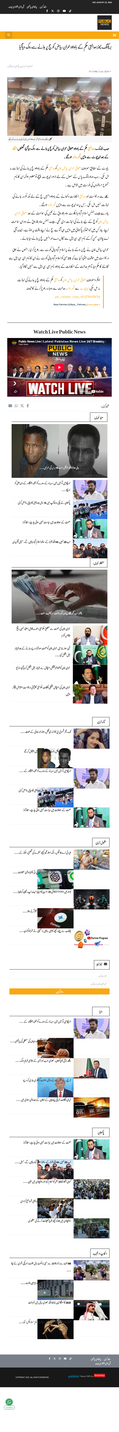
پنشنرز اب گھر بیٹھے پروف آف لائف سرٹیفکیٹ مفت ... (59, 613)
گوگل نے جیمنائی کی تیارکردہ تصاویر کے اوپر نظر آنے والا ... (47, 911)
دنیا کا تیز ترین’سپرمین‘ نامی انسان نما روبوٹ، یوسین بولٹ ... (46, 1282)
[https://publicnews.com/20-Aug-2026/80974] (90, 694)
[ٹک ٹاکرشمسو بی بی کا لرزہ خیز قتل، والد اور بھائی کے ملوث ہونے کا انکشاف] (92, 739)
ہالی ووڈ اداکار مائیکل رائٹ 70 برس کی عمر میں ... (59, 467)
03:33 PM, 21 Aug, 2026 (94, 621)
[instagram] (58, 11)
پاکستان (16, 66)
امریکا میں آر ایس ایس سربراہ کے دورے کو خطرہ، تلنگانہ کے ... (45, 770)
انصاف (30, 66)
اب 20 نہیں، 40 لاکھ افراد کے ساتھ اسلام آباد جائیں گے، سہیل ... (43, 1161)
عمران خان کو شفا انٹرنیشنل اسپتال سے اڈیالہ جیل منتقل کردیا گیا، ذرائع (43, 667)
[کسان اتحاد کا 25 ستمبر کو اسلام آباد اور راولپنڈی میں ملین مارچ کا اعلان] (92, 1189)
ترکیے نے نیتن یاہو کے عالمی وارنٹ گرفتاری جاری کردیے (47, 1080)
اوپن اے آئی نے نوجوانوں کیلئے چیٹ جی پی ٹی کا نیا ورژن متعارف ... (42, 872)
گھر (78, 156)
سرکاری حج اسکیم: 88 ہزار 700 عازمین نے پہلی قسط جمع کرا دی (45, 1201)
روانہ (74, 156)
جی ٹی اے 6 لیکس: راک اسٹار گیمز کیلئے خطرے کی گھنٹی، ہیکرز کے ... (42, 852)
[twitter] (52, 11)
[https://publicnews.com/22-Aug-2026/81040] (90, 509)
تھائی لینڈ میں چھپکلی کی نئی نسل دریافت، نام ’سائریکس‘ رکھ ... (45, 1321)
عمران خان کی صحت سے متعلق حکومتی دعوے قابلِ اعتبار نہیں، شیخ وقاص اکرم (43, 632)
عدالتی (91, 148)
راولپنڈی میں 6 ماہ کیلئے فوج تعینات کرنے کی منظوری (49, 1220)
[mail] (10, 405)
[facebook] (47, 11)
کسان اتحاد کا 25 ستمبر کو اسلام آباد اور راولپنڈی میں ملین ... (47, 1181)
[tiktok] (70, 11)
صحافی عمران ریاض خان (69, 168)
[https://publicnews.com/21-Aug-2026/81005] (90, 635)
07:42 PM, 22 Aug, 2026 (94, 476)
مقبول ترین (100, 842)
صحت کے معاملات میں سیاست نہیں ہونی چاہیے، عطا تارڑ (46, 522)
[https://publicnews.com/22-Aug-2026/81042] (59, 451)
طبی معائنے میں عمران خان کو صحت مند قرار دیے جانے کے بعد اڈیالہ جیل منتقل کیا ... (42, 651)
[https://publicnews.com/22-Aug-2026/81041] (90, 489)
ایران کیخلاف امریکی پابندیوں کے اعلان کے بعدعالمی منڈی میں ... (43, 1099)
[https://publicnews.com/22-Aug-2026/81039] (90, 529)
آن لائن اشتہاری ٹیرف (16, 6)
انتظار (14, 148)
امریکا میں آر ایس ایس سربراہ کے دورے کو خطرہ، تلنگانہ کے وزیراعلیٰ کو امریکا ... (42, 486)
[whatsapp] (16, 405)
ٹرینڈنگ (10, 66)
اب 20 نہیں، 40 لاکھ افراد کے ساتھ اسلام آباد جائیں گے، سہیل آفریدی (41, 541)
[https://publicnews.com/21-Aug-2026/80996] (90, 655)
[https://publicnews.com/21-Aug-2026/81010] (59, 596)
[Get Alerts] (9, 1402)
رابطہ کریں (43, 6)
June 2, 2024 (93, 304)
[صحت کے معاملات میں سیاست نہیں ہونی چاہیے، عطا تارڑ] (92, 817)
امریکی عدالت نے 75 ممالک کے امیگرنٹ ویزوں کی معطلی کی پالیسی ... (40, 1040)
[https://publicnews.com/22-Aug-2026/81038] (90, 548)
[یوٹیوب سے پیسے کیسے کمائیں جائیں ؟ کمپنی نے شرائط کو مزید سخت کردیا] (92, 938)
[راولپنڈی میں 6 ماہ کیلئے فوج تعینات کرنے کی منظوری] (92, 1228)
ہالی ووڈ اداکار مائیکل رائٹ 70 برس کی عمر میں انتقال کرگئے (47, 751)
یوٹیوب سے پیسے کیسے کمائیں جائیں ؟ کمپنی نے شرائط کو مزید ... (45, 930)
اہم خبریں (23, 66)
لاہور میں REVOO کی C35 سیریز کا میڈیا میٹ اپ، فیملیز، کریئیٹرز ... (42, 891)
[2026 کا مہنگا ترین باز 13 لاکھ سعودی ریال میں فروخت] (92, 1310)
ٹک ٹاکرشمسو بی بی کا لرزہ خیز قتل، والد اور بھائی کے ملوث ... (46, 731)
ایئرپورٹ (84, 288)
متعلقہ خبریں (98, 562)
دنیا (100, 1011)
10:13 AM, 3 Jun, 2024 (99, 71)
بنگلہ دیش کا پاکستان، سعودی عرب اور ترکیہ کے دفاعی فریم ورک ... (43, 1060)
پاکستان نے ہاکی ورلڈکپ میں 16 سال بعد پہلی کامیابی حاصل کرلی (44, 502)
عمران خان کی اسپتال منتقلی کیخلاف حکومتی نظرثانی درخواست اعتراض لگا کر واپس (41, 690)
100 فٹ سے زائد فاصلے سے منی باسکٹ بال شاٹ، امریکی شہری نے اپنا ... (41, 1266)
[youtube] (64, 11)
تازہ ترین (101, 721)
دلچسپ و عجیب (100, 1253)
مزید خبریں (98, 417)
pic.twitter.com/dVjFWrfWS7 (77, 296)
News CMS (85, 1376)
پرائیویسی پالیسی (32, 6)
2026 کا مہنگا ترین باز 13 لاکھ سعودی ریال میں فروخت (49, 1302)
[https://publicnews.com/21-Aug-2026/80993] (90, 674)
